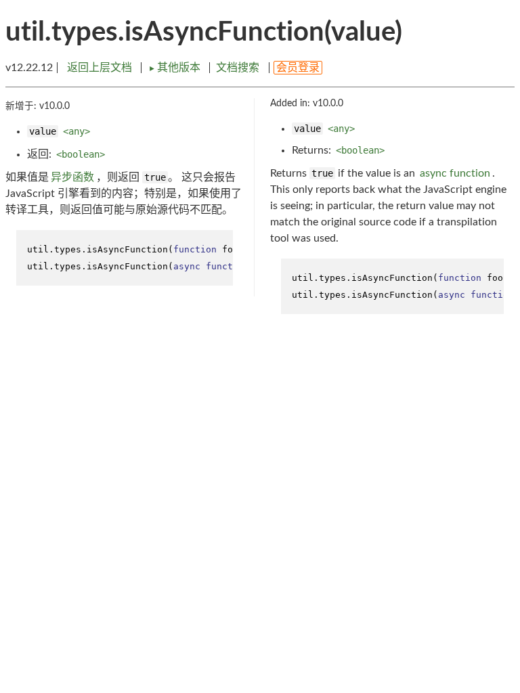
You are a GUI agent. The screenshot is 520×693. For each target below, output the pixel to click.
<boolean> (80, 154)
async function (455, 173)
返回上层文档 (99, 67)
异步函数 (72, 177)
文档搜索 (237, 67)
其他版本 (175, 67)
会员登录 (298, 67)
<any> (76, 131)
